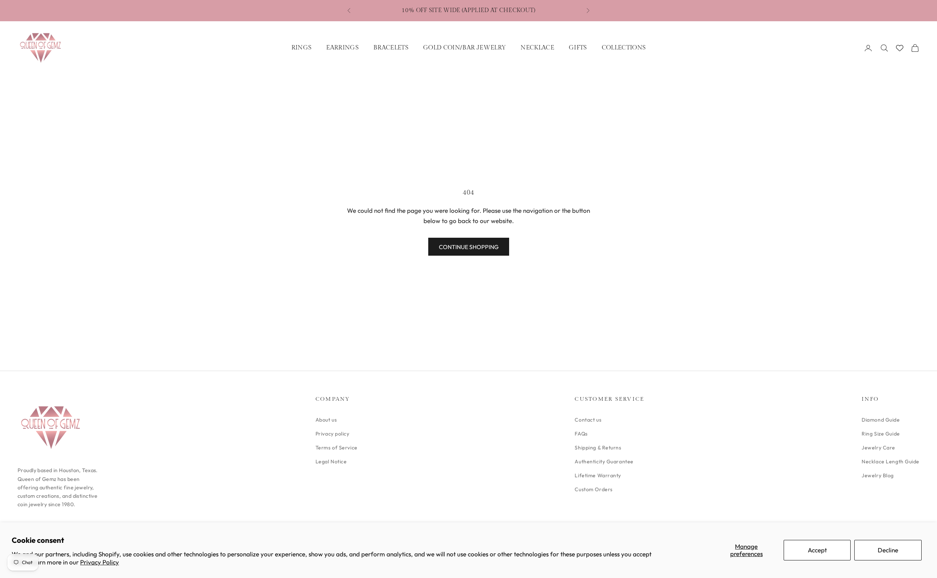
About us (326, 419)
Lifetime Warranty (598, 475)
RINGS (301, 47)
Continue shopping (469, 247)
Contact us (588, 419)
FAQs (581, 433)
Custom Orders (593, 489)
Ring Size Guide (881, 433)
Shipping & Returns (598, 447)
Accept (817, 550)
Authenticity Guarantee (604, 461)
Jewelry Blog (878, 475)
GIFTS (578, 47)
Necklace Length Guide (890, 461)
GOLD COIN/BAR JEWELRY (464, 47)
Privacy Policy (99, 562)
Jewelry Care (878, 447)
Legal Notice (331, 461)
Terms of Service (337, 447)
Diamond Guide (881, 419)
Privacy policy (333, 433)
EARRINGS (342, 47)
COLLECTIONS (624, 47)
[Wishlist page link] (899, 48)
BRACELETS (390, 47)
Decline (888, 550)
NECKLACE (537, 47)
